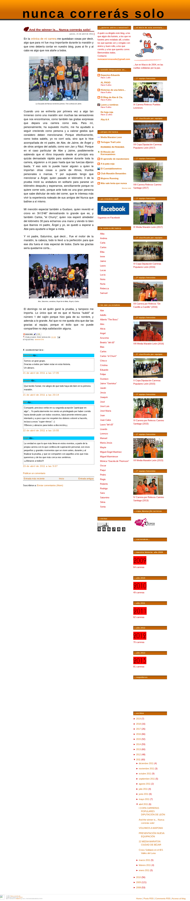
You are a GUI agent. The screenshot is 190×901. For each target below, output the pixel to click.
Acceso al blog (179, 898)
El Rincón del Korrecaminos (108, 153)
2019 (138, 719)
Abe (25, 402)
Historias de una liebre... (113, 90)
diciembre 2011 (146, 763)
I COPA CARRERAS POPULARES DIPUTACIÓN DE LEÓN (152, 811)
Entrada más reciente (34, 478)
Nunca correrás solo (93, 13)
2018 (138, 724)
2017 (138, 729)
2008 (138, 887)
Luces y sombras (109, 105)
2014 (138, 744)
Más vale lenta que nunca (114, 183)
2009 (138, 882)
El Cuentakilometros (111, 168)
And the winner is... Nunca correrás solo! (60, 29)
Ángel (25, 438)
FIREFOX (18, 898)
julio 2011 (143, 789)
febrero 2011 (145, 865)
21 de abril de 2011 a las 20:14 (41, 395)
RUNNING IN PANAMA (112, 147)
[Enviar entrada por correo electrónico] (58, 337)
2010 (138, 877)
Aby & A (105, 119)
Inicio (61, 478)
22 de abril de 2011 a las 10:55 (41, 430)
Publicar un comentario (34, 473)
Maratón (39, 339)
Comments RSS (162, 898)
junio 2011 (143, 794)
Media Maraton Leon (111, 137)
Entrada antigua (86, 478)
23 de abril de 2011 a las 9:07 (40, 466)
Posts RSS (148, 898)
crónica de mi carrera (43, 38)
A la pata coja (107, 164)
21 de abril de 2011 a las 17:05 (41, 373)
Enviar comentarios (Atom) (50, 485)
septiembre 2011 (147, 779)
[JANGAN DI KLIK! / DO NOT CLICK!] (2, 899)
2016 (138, 734)
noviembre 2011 (146, 768)
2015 (138, 739)
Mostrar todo (126, 188)
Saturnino (27, 355)
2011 (138, 759)
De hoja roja (107, 112)
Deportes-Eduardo (110, 75)
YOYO (21, 897)
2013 (138, 749)
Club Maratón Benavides (113, 173)
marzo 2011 (144, 860)
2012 (138, 754)
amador (26, 380)
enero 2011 (144, 870)
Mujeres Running (109, 178)
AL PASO (105, 82)
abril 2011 (143, 804)
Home (139, 898)
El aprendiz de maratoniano (115, 159)
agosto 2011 (145, 784)
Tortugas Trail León (111, 142)
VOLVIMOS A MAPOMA (151, 828)
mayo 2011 (144, 799)
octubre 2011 (145, 773)
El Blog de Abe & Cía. (112, 97)
